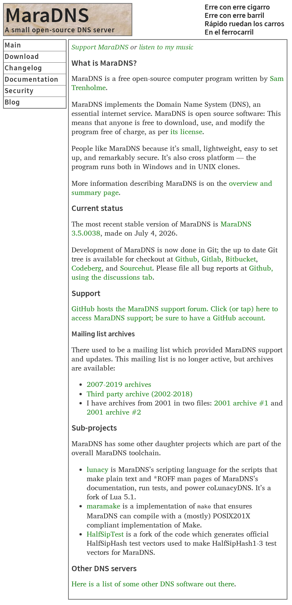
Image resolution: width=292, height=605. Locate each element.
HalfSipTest (105, 534)
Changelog (23, 68)
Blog (12, 102)
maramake (103, 506)
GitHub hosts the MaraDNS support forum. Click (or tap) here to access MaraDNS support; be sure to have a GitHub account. (174, 313)
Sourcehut (136, 268)
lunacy (97, 469)
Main (13, 45)
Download (22, 57)
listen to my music (166, 47)
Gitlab (211, 259)
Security (19, 91)
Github (186, 259)
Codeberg (86, 268)
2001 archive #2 (114, 412)
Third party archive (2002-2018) (139, 394)
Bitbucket (240, 259)
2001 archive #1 (241, 403)
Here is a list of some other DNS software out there (152, 584)
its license (186, 131)
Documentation (32, 80)
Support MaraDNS (100, 47)
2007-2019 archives (119, 384)
